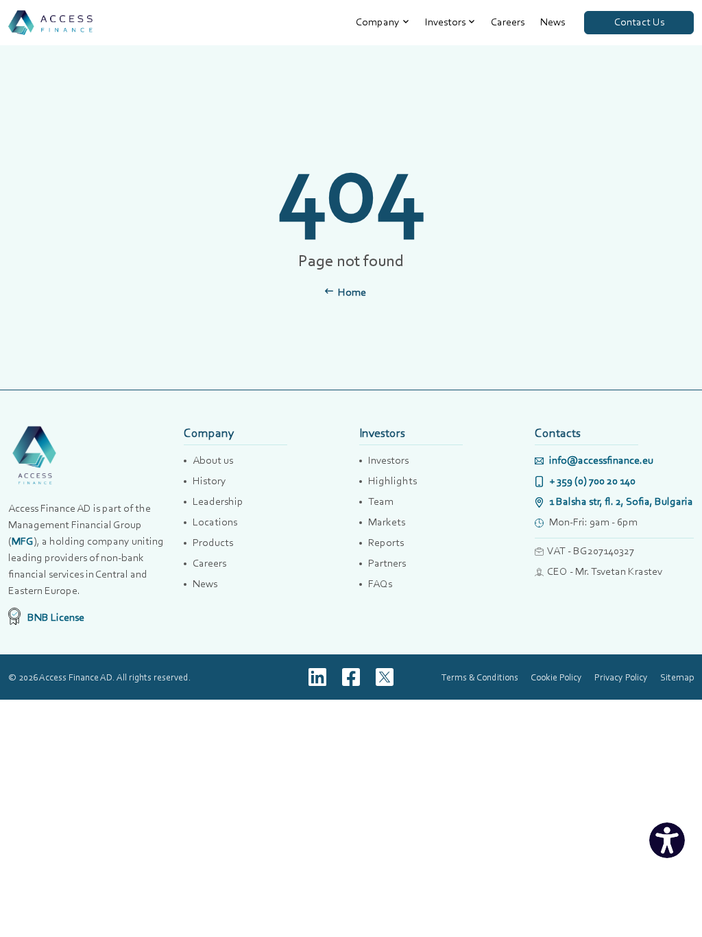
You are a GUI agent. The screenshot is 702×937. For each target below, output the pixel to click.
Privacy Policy (621, 677)
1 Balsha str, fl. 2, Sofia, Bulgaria (620, 501)
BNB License (54, 617)
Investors (445, 21)
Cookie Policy (556, 677)
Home (351, 291)
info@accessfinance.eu (600, 459)
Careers (507, 21)
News (552, 21)
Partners (387, 562)
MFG (23, 540)
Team (381, 501)
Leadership (218, 501)
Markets (386, 521)
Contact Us (639, 21)
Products (213, 542)
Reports (386, 542)
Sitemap (677, 677)
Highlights (392, 480)
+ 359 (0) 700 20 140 (591, 480)
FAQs (380, 583)
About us (213, 459)
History (209, 480)
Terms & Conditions (479, 677)
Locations (215, 521)
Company (378, 21)
